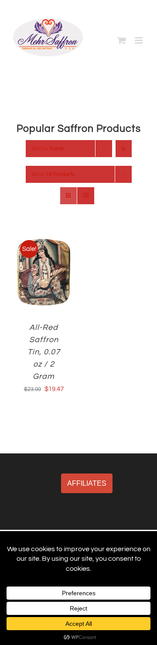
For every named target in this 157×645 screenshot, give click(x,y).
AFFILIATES (86, 483)
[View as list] (85, 195)
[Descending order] (123, 149)
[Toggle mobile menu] (139, 40)
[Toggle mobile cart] (121, 40)
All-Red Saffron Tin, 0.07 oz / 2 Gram (43, 352)
